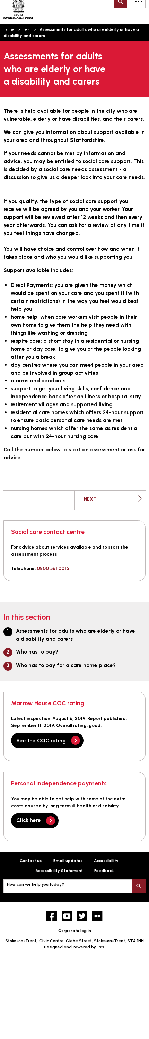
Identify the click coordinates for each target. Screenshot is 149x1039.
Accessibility (106, 860)
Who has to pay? (37, 651)
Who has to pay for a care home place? (66, 665)
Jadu (101, 947)
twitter (82, 916)
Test (27, 29)
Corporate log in (74, 930)
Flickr (97, 916)
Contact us (31, 860)
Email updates (67, 860)
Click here (28, 820)
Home (9, 29)
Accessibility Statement (59, 870)
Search (139, 886)
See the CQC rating (41, 740)
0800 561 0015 (53, 568)
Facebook (51, 916)
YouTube (67, 916)
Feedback (104, 870)
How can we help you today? (35, 884)
